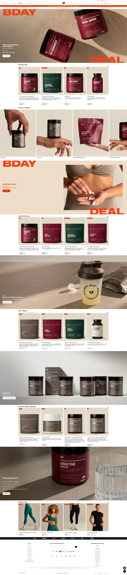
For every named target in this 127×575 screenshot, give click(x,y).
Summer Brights (97, 555)
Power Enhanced (97, 551)
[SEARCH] (99, 3)
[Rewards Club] (124, 571)
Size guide (29, 554)
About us (97, 564)
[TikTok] (56, 556)
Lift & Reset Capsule (97, 549)
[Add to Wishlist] (39, 504)
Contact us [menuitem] (98, 0)
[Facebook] (61, 556)
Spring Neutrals (97, 552)
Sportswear (97, 545)
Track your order (29, 551)
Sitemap (106, 573)
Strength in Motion (97, 554)
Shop (108, 66)
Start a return (29, 549)
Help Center (29, 552)
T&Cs (95, 573)
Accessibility (29, 558)
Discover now (7, 302)
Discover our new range (9, 397)
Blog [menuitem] (94, 0)
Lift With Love (97, 548)
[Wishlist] (101, 3)
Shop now (6, 190)
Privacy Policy (100, 573)
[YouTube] (65, 556)
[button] (104, 0)
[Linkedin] (74, 556)
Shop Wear (68, 57)
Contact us (29, 545)
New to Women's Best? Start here (29, 561)
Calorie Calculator (29, 555)
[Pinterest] (70, 556)
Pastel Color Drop (97, 558)
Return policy (29, 548)
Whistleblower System (97, 565)
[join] (76, 547)
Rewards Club (97, 561)
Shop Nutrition (59, 57)
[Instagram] (52, 556)
